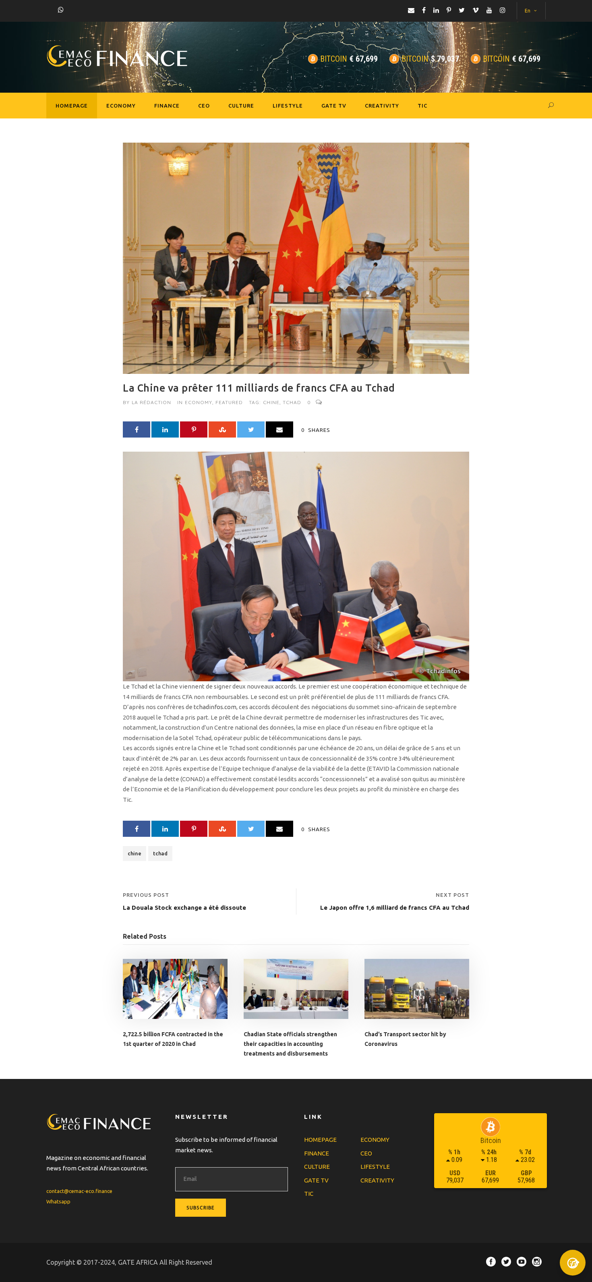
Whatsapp (58, 1201)
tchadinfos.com (215, 706)
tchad (292, 402)
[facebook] (424, 10)
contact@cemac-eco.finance (79, 1191)
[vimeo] (475, 10)
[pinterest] (449, 10)
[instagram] (502, 10)
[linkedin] (436, 10)
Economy (198, 402)
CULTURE (241, 105)
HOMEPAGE (72, 105)
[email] (411, 10)
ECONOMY (121, 105)
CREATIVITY (382, 105)
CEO (204, 105)
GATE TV (333, 105)
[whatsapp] (61, 9)
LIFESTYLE (288, 105)
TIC (422, 105)
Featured (229, 402)
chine (271, 402)
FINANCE (167, 105)
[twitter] (462, 10)
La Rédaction (151, 402)
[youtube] (489, 10)
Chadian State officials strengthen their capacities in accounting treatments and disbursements (290, 1044)
